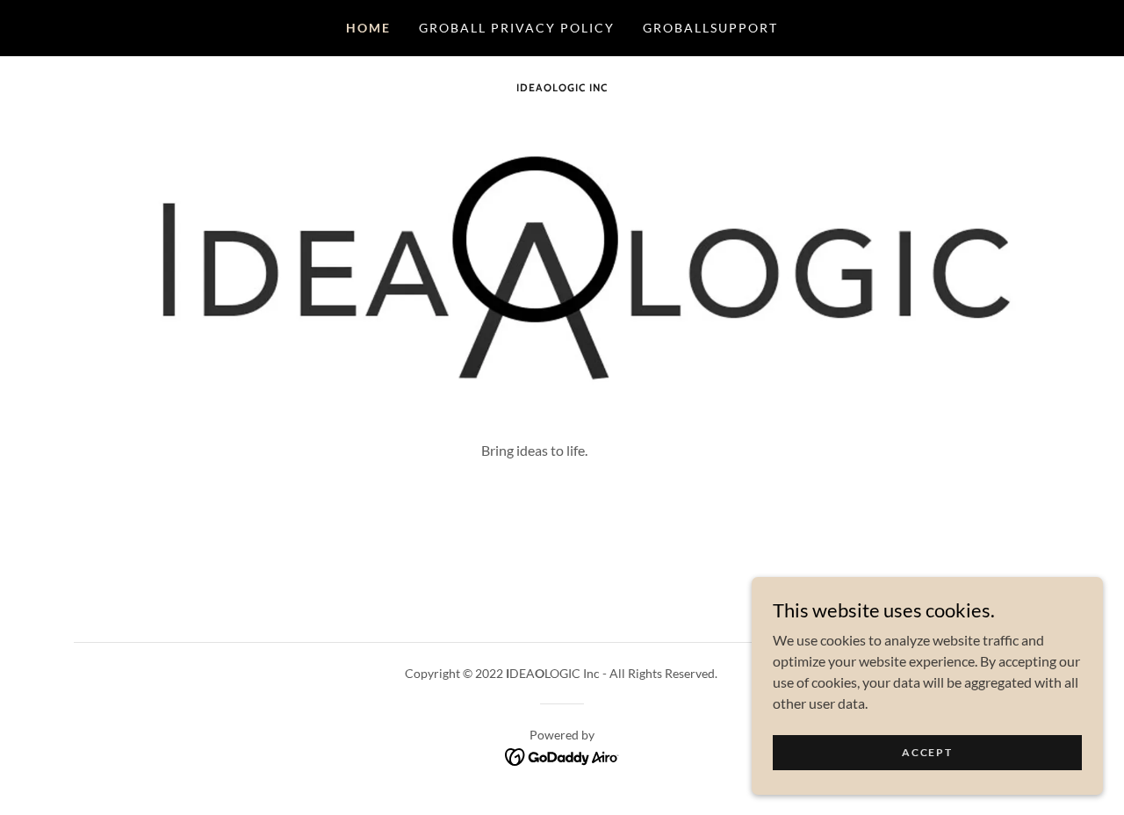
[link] (562, 85)
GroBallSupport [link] (710, 27)
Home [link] (368, 27)
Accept (927, 752)
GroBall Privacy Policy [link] (517, 27)
